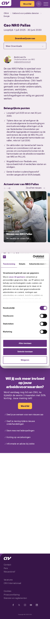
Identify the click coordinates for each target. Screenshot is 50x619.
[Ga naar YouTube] (31, 605)
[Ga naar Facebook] (13, 605)
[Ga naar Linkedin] (36, 605)
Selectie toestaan (25, 351)
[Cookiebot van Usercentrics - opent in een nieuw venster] (36, 256)
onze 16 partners (17, 277)
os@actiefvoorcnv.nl (22, 61)
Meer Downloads (14, 46)
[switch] (43, 316)
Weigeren (25, 360)
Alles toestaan (25, 343)
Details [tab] (22, 264)
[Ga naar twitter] (19, 605)
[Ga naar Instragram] (25, 605)
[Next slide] (9, 188)
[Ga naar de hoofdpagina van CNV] (6, 3)
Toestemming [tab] (9, 264)
